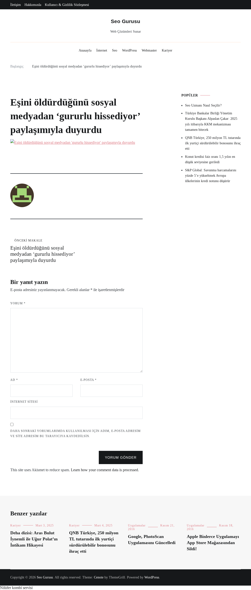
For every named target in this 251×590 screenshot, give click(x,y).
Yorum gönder (121, 457)
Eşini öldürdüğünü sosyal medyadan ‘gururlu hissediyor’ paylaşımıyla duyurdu (42, 251)
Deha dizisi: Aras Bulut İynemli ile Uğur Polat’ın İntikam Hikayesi (34, 539)
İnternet (101, 50)
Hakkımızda (33, 5)
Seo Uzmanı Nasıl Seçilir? (203, 105)
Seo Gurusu (125, 21)
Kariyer (167, 50)
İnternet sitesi (24, 401)
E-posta (88, 380)
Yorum (17, 303)
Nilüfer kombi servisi (16, 588)
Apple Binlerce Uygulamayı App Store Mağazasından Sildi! (213, 542)
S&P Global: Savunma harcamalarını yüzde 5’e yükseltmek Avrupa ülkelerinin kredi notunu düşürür (210, 175)
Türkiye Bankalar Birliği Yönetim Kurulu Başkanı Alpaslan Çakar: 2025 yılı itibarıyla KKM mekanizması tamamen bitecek (211, 121)
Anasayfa (85, 50)
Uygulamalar (137, 525)
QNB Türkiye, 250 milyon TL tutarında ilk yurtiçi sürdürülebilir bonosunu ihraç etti (213, 143)
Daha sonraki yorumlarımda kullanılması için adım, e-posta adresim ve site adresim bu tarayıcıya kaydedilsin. (75, 433)
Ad (14, 380)
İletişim (15, 5)
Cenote (98, 577)
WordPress (129, 50)
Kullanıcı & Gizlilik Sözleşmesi (67, 5)
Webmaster (149, 50)
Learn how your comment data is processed (104, 470)
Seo (114, 50)
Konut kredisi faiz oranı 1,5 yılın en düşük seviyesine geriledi (210, 159)
